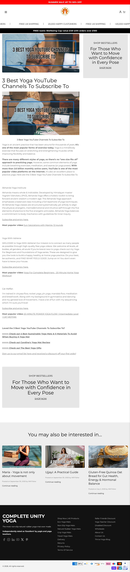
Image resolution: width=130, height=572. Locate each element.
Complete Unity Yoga (24, 518)
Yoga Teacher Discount (105, 522)
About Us (99, 532)
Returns (61, 543)
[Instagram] (8, 540)
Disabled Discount (103, 525)
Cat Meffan (7, 289)
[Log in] (120, 12)
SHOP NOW (41, 398)
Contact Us (100, 536)
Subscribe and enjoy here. (15, 219)
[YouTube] (17, 540)
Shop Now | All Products (68, 518)
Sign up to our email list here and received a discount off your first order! (39, 353)
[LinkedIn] (13, 540)
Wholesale (99, 529)
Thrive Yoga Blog (102, 539)
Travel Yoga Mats (65, 536)
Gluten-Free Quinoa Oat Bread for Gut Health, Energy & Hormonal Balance (105, 477)
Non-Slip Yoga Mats (66, 525)
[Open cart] (124, 12)
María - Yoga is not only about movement (18, 474)
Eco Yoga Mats (64, 522)
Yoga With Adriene (11, 238)
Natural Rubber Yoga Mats (69, 529)
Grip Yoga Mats (64, 532)
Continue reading (10, 486)
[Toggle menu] (6, 12)
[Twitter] (22, 540)
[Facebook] (4, 540)
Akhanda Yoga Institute (14, 188)
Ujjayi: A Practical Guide (61, 472)
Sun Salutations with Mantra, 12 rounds (43, 225)
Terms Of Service (65, 550)
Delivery (61, 539)
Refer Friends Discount (105, 518)
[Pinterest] (26, 540)
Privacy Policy (64, 546)
